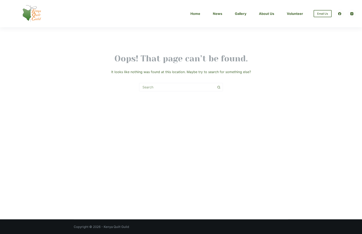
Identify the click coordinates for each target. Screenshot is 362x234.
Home (195, 14)
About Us (266, 14)
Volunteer (295, 14)
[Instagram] (352, 14)
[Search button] (219, 87)
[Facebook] (340, 14)
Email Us (322, 13)
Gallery (240, 14)
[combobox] (177, 87)
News (217, 14)
